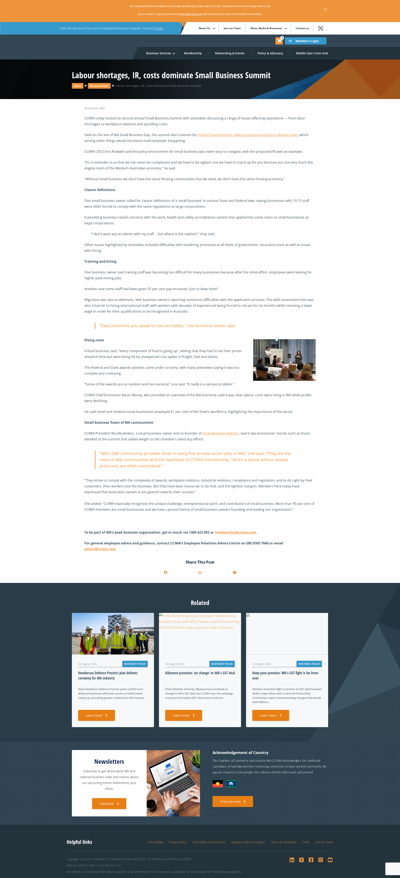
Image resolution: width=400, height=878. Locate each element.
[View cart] (279, 41)
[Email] (234, 572)
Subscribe (107, 803)
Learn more (94, 715)
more (159, 28)
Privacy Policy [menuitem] (177, 842)
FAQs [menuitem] (306, 842)
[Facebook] (165, 572)
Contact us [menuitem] (302, 28)
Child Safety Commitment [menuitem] (208, 842)
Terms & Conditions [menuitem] (284, 842)
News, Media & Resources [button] (266, 28)
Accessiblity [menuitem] (155, 842)
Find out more (230, 801)
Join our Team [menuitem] (232, 28)
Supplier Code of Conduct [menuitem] (248, 842)
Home (77, 86)
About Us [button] (204, 28)
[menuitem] (193, 53)
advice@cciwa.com (191, 14)
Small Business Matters (220, 433)
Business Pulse (99, 86)
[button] (159, 53)
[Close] (325, 9)
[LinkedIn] (200, 572)
